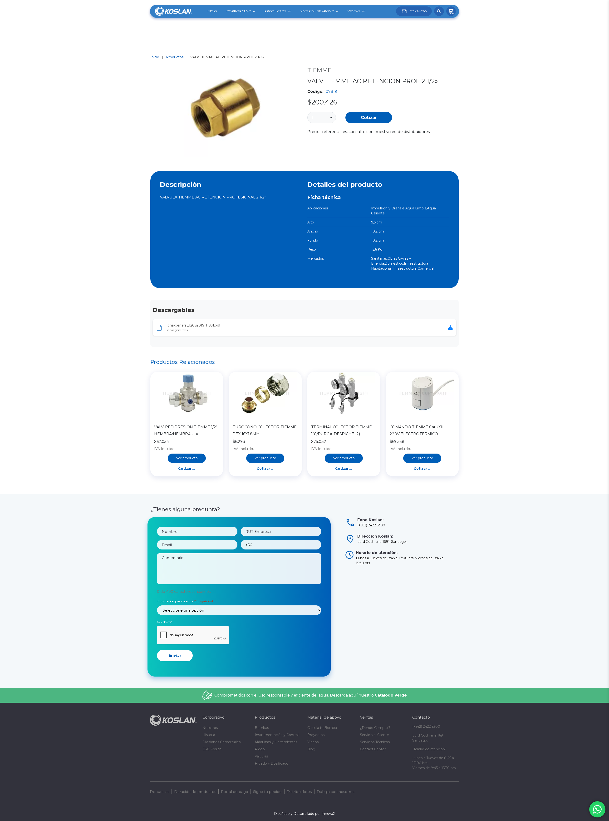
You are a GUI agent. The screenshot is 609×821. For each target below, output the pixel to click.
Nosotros (210, 728)
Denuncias (159, 791)
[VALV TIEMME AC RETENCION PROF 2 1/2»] (226, 113)
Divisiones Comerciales (221, 742)
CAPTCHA (164, 621)
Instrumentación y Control (277, 735)
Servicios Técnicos (375, 742)
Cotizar (369, 117)
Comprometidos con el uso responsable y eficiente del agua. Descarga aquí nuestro (310, 695)
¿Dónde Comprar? (375, 728)
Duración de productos (195, 791)
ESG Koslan (211, 749)
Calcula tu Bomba (322, 728)
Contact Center (373, 749)
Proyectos (315, 735)
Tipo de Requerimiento (185, 601)
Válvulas (261, 756)
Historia (208, 735)
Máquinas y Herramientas (276, 742)
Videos (313, 742)
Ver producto (187, 458)
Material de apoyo (317, 11)
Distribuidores (299, 791)
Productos (275, 11)
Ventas (354, 11)
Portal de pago (234, 791)
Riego (260, 749)
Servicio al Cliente (374, 735)
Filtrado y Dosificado (271, 763)
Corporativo (238, 11)
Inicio (212, 11)
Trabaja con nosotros (335, 791)
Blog (311, 749)
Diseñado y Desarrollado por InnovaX (304, 813)
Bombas (262, 728)
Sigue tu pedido (267, 791)
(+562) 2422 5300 (426, 726)
